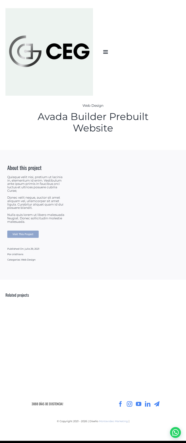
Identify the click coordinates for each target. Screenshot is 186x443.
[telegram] (156, 404)
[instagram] (129, 404)
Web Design (93, 105)
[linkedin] (147, 404)
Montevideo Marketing (113, 421)
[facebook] (120, 404)
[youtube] (138, 404)
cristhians (17, 254)
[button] (175, 432)
